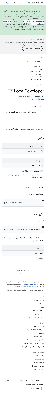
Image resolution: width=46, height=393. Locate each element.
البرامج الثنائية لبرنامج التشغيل (36, 317)
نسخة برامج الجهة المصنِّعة (37, 314)
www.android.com (38, 363)
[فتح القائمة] (42, 2)
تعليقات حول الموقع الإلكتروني (34, 384)
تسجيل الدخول (7, 3)
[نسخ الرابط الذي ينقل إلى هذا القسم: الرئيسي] (36, 221)
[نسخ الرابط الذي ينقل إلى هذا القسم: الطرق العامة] (30, 214)
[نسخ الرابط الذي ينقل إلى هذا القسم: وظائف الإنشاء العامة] (22, 187)
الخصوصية (6, 380)
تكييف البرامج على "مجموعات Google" (33, 347)
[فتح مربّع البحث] (19, 2)
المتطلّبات (41, 304)
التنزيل (42, 307)
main (23, 171)
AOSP (42, 57)
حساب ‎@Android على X (37, 326)
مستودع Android (39, 300)
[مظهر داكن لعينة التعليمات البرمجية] (43, 200)
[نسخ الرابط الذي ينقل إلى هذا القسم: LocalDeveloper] (26, 194)
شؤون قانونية (21, 380)
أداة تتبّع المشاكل (39, 373)
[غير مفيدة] (26, 61)
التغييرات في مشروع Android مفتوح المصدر (29, 29)
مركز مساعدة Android (37, 356)
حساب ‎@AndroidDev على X (35, 330)
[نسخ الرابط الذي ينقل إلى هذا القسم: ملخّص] (35, 138)
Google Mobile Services (36, 366)
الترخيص (13, 380)
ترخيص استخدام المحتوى (31, 284)
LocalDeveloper (33, 151)
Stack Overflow (39, 369)
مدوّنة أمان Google (38, 336)
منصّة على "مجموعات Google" (35, 340)
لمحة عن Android (39, 380)
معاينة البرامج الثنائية (38, 310)
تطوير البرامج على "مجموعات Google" (33, 343)
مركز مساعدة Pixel (39, 359)
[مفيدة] (30, 61)
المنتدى (29, 380)
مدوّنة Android (39, 333)
